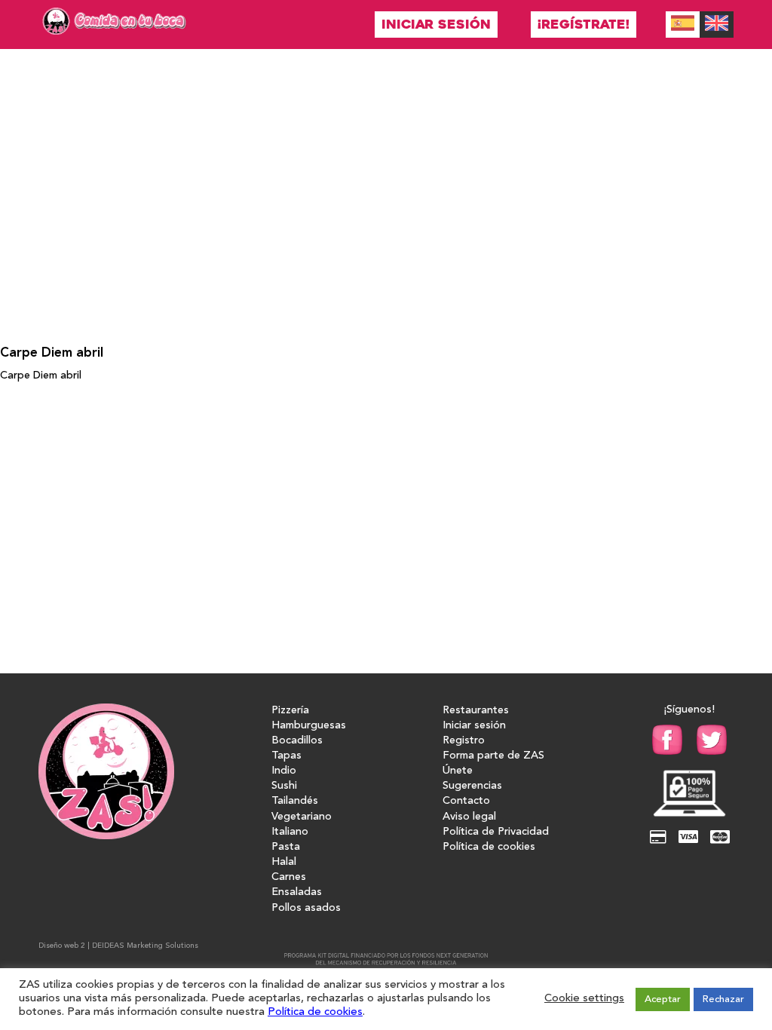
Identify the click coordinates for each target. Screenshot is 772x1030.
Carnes (288, 877)
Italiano (289, 832)
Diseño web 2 (61, 945)
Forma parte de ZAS (493, 756)
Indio (283, 771)
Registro (464, 740)
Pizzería (290, 710)
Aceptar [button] (663, 999)
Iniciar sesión (436, 24)
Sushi (284, 786)
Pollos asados (306, 908)
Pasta (285, 847)
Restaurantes (476, 710)
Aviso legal (469, 817)
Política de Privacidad (496, 832)
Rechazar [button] (723, 999)
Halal (283, 862)
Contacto (466, 801)
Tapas (286, 756)
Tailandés (294, 801)
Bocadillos (297, 740)
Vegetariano (301, 817)
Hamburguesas (308, 725)
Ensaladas (296, 892)
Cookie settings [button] (584, 998)
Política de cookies (489, 847)
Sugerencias (472, 786)
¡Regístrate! (584, 24)
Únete (458, 771)
